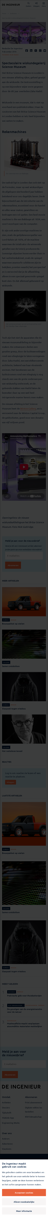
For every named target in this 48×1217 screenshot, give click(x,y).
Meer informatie (24, 1210)
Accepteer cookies (24, 1192)
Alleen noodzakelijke (24, 1201)
